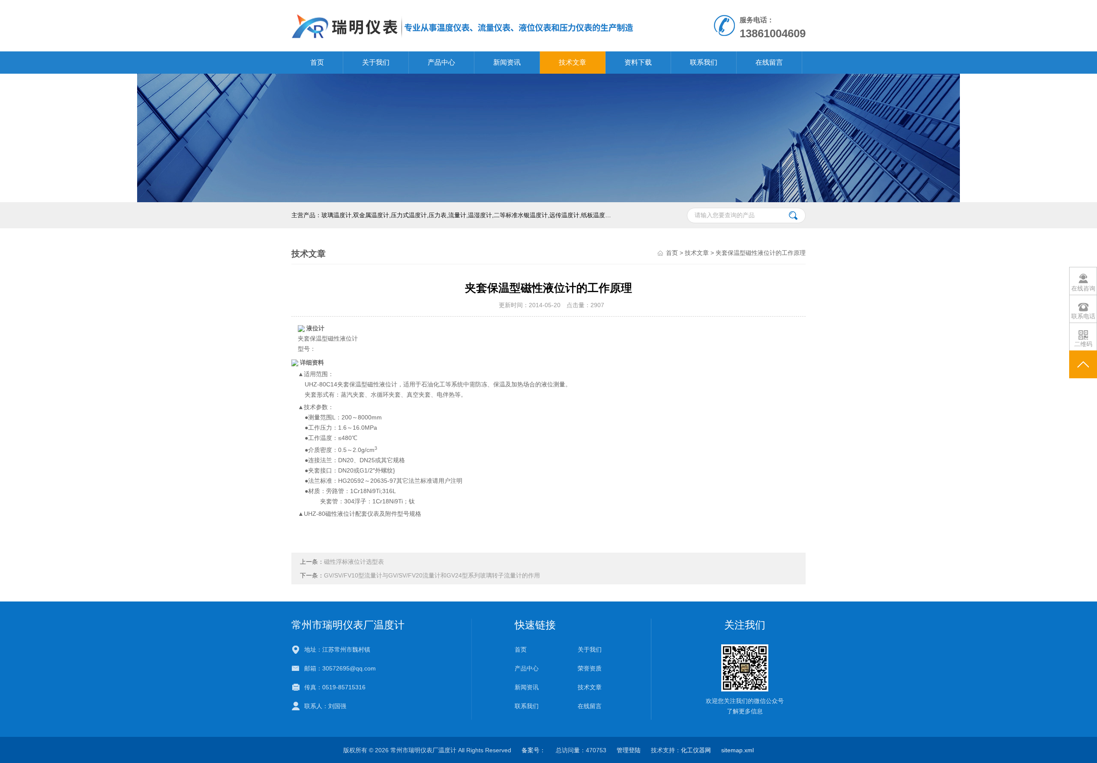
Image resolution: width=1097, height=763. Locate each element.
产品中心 (441, 62)
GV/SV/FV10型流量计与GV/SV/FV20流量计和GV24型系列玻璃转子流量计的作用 (432, 575)
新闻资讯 (507, 62)
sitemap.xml (737, 750)
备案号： (534, 750)
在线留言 (769, 62)
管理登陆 (629, 750)
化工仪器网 (696, 750)
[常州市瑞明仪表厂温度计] (462, 25)
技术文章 (572, 62)
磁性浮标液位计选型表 (354, 561)
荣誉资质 (590, 668)
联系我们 (703, 62)
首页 (317, 62)
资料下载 (638, 62)
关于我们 (376, 62)
